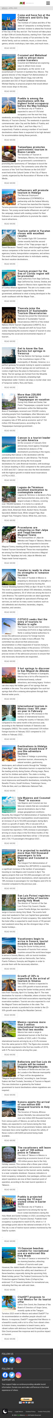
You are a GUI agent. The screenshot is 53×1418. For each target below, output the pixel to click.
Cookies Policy (30, 1411)
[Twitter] (12, 1360)
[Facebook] (5, 1360)
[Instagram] (18, 1360)
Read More (9, 48)
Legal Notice (19, 1411)
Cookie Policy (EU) (44, 1411)
